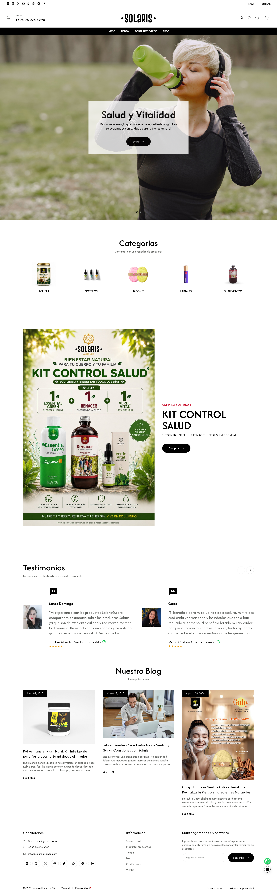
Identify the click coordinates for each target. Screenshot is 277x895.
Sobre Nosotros (135, 841)
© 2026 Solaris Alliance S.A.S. (39, 888)
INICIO (112, 31)
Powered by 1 (83, 888)
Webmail (65, 888)
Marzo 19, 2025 (115, 693)
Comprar (136, 145)
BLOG (166, 31)
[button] (137, 212)
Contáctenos (133, 864)
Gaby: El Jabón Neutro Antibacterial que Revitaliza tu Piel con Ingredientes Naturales (216, 790)
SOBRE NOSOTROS (146, 31)
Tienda (130, 852)
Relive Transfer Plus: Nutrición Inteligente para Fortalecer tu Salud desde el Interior (55, 754)
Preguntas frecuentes (138, 847)
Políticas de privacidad (241, 888)
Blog (128, 858)
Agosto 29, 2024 (195, 693)
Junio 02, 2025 (35, 693)
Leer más (29, 778)
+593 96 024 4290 (30, 19)
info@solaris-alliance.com (42, 854)
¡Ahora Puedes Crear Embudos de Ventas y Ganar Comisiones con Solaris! (136, 748)
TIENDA (125, 31)
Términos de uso (214, 888)
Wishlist (130, 870)
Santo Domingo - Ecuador (43, 841)
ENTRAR (266, 3)
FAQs (251, 4)
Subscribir (238, 858)
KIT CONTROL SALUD (194, 420)
